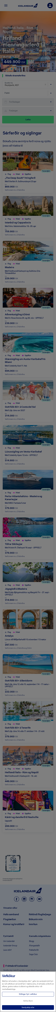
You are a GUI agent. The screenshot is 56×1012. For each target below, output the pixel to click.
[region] (28, 991)
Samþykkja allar (28, 1007)
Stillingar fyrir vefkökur (28, 994)
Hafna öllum (28, 1001)
